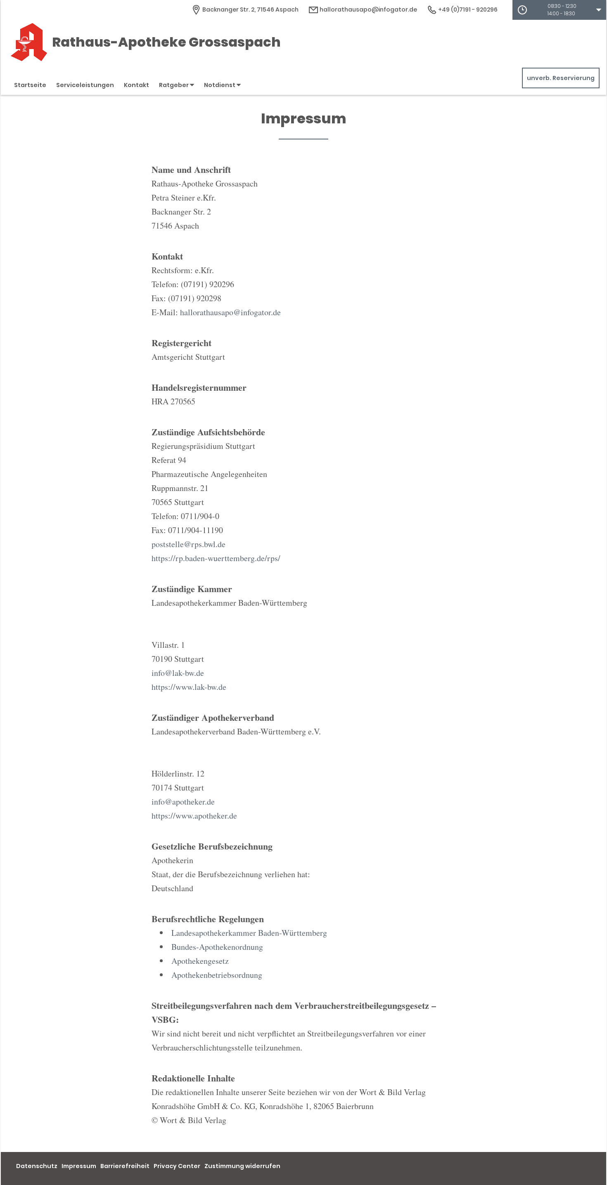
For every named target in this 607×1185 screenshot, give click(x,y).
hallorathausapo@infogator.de (367, 9)
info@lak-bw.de (178, 672)
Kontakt (136, 85)
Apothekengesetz (200, 960)
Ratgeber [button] (174, 85)
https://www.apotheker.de (194, 815)
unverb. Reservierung (561, 78)
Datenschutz (36, 1166)
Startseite (30, 85)
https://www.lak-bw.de (189, 686)
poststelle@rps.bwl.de (188, 544)
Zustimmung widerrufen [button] (242, 1166)
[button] (559, 10)
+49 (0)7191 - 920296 (467, 9)
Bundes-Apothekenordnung (217, 946)
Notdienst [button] (220, 85)
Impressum (79, 1166)
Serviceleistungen (85, 85)
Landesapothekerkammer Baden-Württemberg (249, 932)
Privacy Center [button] (177, 1166)
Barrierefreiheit (124, 1166)
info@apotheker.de (183, 801)
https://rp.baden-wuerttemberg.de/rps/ (216, 558)
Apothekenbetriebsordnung (216, 974)
